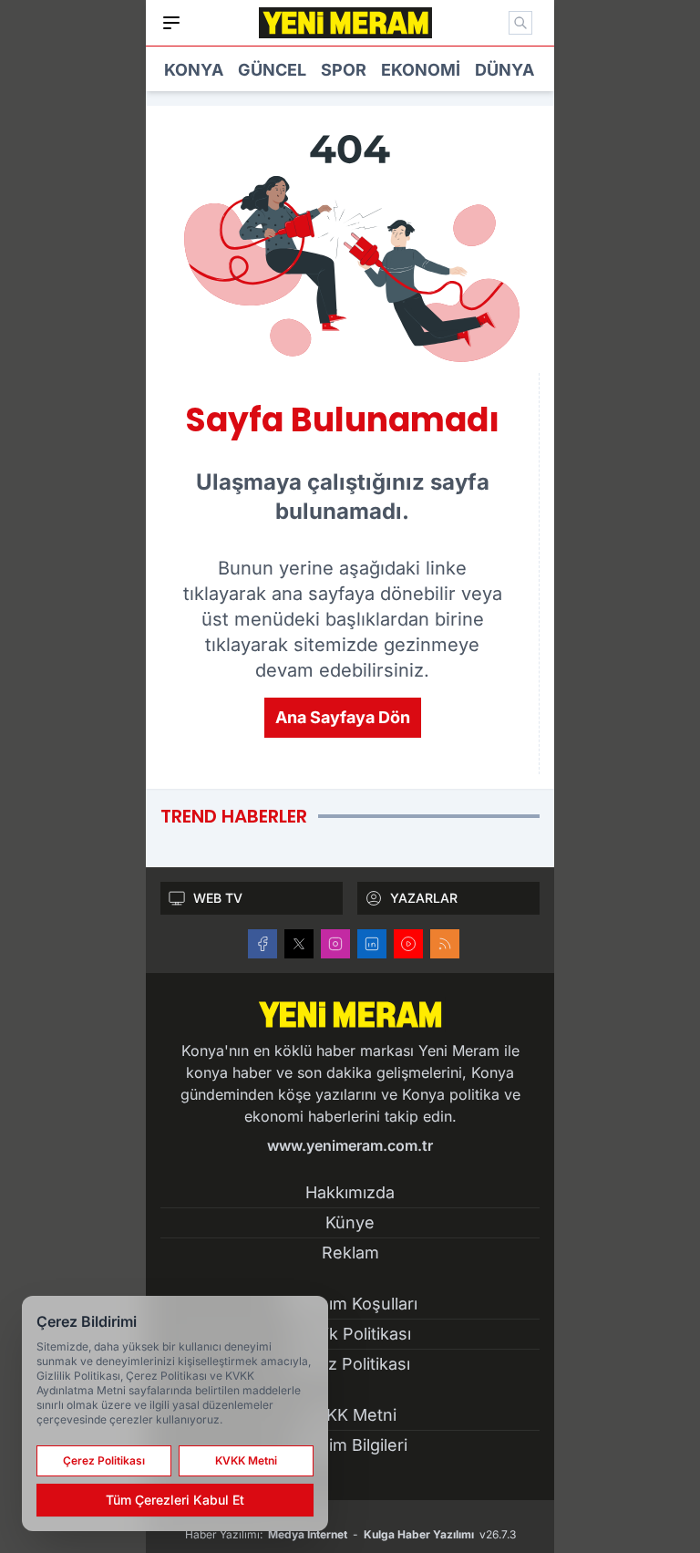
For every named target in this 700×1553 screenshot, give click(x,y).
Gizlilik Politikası (350, 1333)
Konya (193, 69)
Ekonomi (420, 69)
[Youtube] (408, 943)
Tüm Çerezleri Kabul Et (175, 1499)
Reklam (350, 1252)
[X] (299, 943)
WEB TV (217, 898)
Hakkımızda (350, 1192)
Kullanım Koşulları (350, 1303)
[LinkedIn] (371, 943)
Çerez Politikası (350, 1363)
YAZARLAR (424, 898)
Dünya (504, 69)
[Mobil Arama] (520, 23)
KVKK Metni (350, 1414)
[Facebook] (262, 943)
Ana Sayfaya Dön (342, 717)
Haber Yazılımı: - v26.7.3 (350, 1534)
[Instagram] (335, 943)
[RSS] (444, 943)
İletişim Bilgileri (350, 1445)
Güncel (272, 69)
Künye (350, 1222)
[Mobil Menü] (171, 23)
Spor (343, 69)
